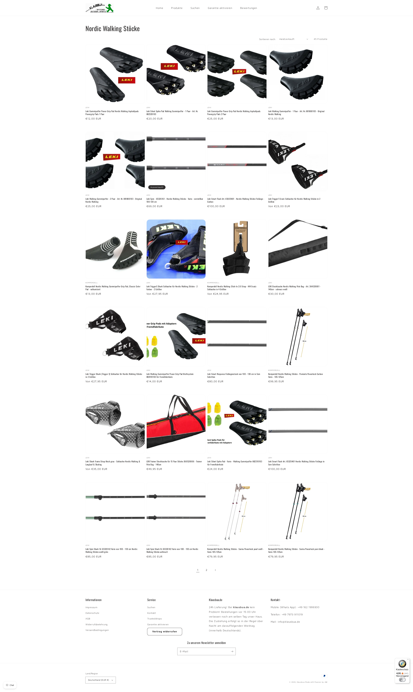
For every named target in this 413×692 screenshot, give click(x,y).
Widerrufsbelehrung (97, 624)
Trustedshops (154, 618)
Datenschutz (92, 613)
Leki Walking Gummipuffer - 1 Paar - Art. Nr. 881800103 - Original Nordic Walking (296, 112)
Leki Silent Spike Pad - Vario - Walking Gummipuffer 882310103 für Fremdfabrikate (234, 463)
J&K (325, 682)
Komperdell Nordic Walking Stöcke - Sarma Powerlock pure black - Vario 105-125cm (296, 550)
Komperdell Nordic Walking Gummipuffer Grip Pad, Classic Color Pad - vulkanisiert (113, 288)
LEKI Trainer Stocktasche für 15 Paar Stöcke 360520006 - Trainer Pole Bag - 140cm (174, 463)
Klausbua (301, 682)
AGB (88, 618)
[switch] (402, 680)
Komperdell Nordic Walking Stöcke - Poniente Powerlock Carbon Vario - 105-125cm (295, 375)
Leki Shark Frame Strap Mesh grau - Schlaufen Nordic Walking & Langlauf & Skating (113, 463)
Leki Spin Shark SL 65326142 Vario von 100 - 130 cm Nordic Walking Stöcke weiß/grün (111, 550)
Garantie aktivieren (158, 624)
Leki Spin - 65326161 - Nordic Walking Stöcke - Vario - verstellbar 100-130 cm (174, 200)
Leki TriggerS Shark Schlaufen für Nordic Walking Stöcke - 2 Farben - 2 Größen (172, 288)
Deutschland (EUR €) (98, 680)
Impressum (91, 607)
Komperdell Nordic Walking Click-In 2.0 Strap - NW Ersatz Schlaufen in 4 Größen (232, 288)
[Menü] (408, 660)
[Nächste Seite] (215, 570)
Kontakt (151, 613)
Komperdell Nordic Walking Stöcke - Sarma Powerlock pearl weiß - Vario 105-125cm (235, 550)
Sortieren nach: (267, 39)
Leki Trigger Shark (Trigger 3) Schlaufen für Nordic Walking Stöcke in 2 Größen (114, 375)
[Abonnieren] (232, 651)
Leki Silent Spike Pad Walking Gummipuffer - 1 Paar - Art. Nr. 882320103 (172, 112)
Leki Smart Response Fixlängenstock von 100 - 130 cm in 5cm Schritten (233, 375)
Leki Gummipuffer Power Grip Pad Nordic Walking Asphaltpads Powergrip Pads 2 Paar (234, 112)
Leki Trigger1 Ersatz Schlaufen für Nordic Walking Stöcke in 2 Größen (294, 200)
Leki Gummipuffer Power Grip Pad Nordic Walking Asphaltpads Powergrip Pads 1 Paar (112, 112)
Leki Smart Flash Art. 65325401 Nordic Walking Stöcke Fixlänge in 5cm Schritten (296, 463)
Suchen (151, 607)
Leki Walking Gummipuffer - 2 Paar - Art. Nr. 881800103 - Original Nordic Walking (114, 200)
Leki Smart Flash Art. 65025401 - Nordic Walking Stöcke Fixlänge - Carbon (235, 200)
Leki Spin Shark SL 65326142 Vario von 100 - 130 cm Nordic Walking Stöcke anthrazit (172, 550)
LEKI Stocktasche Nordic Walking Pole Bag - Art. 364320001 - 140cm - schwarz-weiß (294, 288)
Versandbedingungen (97, 630)
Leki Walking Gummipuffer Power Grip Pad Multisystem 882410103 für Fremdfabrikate (170, 375)
